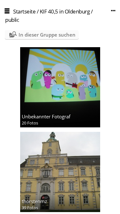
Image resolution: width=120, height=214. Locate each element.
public (12, 19)
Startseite (24, 11)
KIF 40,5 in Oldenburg (65, 11)
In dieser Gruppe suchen (47, 34)
